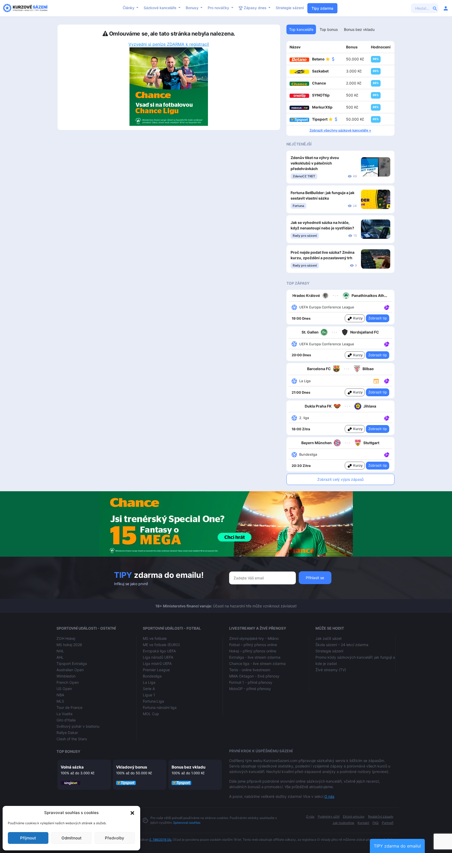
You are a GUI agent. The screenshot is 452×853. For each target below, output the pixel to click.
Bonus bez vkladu (188, 767)
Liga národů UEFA (158, 657)
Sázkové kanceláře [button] (160, 7)
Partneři (387, 823)
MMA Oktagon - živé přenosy (254, 676)
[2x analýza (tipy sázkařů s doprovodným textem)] (386, 344)
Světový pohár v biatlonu (77, 726)
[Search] (435, 8)
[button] (132, 812)
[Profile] (446, 8)
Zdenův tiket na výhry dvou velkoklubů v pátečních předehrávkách (315, 163)
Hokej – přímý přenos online (252, 651)
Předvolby (114, 837)
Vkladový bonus (131, 767)
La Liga (149, 682)
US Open (64, 688)
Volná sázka (72, 767)
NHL (60, 651)
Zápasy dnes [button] (255, 7)
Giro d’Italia (66, 720)
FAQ (375, 823)
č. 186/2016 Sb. (160, 839)
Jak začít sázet (328, 638)
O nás (329, 796)
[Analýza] (386, 307)
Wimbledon (66, 676)
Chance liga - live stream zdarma (257, 663)
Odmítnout (71, 837)
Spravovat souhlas (186, 822)
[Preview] (376, 380)
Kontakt (363, 823)
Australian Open (70, 670)
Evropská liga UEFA (159, 651)
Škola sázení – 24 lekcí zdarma (341, 644)
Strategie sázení (290, 7)
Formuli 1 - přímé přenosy (250, 682)
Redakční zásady (380, 816)
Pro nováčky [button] (219, 7)
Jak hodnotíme (343, 823)
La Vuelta (64, 713)
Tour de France (69, 707)
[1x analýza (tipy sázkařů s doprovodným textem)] (386, 307)
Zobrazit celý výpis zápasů (340, 479)
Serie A (149, 688)
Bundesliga (152, 676)
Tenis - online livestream (249, 670)
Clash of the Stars (71, 739)
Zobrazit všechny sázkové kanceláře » (340, 130)
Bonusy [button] (193, 7)
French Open (67, 682)
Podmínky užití (329, 816)
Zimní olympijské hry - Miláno (254, 638)
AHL (60, 657)
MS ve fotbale (155, 638)
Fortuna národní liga (160, 707)
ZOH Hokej (65, 638)
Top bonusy (68, 751)
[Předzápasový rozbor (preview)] (376, 380)
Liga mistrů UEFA (157, 663)
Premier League (156, 670)
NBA (60, 695)
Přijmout (28, 837)
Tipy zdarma (322, 8)
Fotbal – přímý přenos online (253, 644)
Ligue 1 (149, 695)
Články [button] (129, 7)
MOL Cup (151, 713)
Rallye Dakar (67, 732)
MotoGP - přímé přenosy (250, 688)
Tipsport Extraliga (71, 663)
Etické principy (354, 816)
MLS (60, 701)
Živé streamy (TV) (330, 670)
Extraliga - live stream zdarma (254, 657)
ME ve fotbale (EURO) (161, 644)
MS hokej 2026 (69, 644)
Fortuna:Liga (153, 701)
